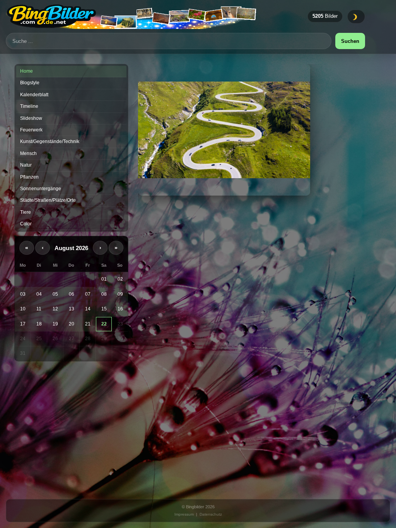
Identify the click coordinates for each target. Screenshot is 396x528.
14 (87, 309)
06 (71, 294)
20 (71, 324)
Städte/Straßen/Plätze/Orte (48, 200)
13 (71, 309)
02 (120, 279)
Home (26, 71)
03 (23, 294)
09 (120, 294)
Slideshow (31, 118)
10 (23, 309)
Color (26, 224)
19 (55, 324)
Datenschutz (211, 514)
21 (87, 324)
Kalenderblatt (34, 94)
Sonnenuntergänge (40, 188)
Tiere (25, 212)
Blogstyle (29, 82)
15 (104, 309)
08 (104, 294)
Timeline (29, 106)
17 (23, 324)
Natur (26, 165)
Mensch (28, 153)
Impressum (184, 514)
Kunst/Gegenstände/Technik (49, 141)
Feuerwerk (31, 130)
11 (38, 309)
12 (55, 309)
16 (120, 309)
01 (104, 279)
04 (39, 294)
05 (55, 294)
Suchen (350, 41)
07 (87, 294)
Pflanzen (29, 177)
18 (39, 324)
